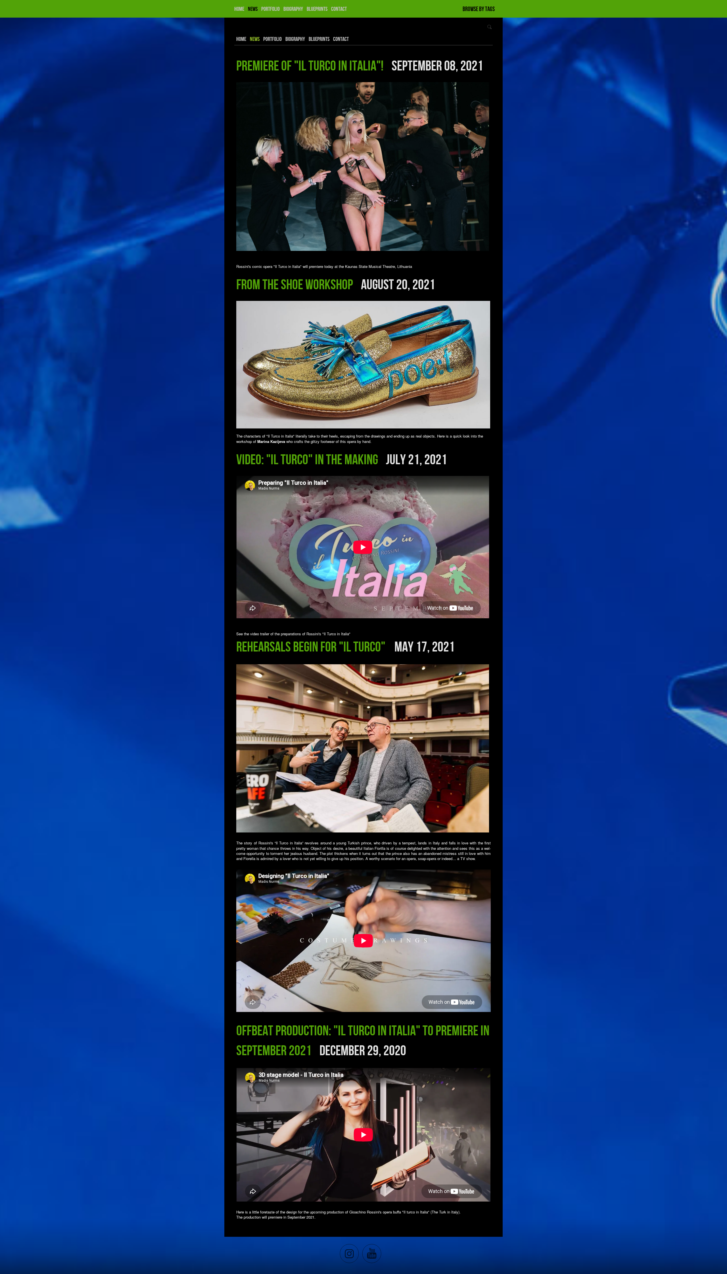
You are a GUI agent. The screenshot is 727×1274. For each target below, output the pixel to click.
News (253, 9)
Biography (293, 9)
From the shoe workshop (294, 284)
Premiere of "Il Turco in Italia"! (310, 65)
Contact (339, 9)
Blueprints (317, 9)
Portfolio (270, 9)
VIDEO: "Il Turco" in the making (307, 459)
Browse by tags (479, 8)
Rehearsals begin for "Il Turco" (312, 646)
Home (239, 9)
